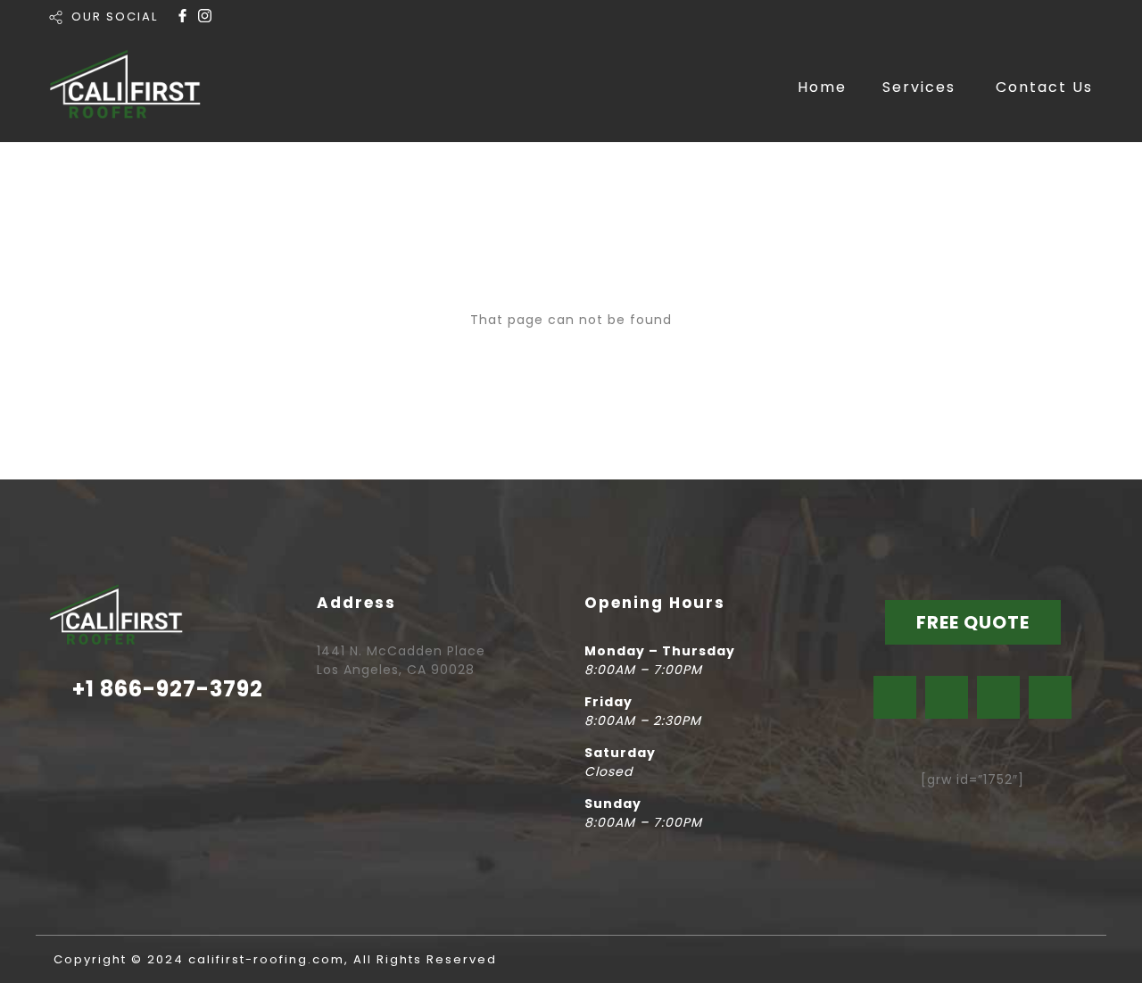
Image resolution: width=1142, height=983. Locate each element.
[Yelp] (1050, 697)
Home (822, 87)
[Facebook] (894, 697)
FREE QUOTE (973, 622)
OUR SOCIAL (114, 16)
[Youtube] (998, 697)
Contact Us (1044, 87)
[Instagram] (946, 697)
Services (919, 87)
